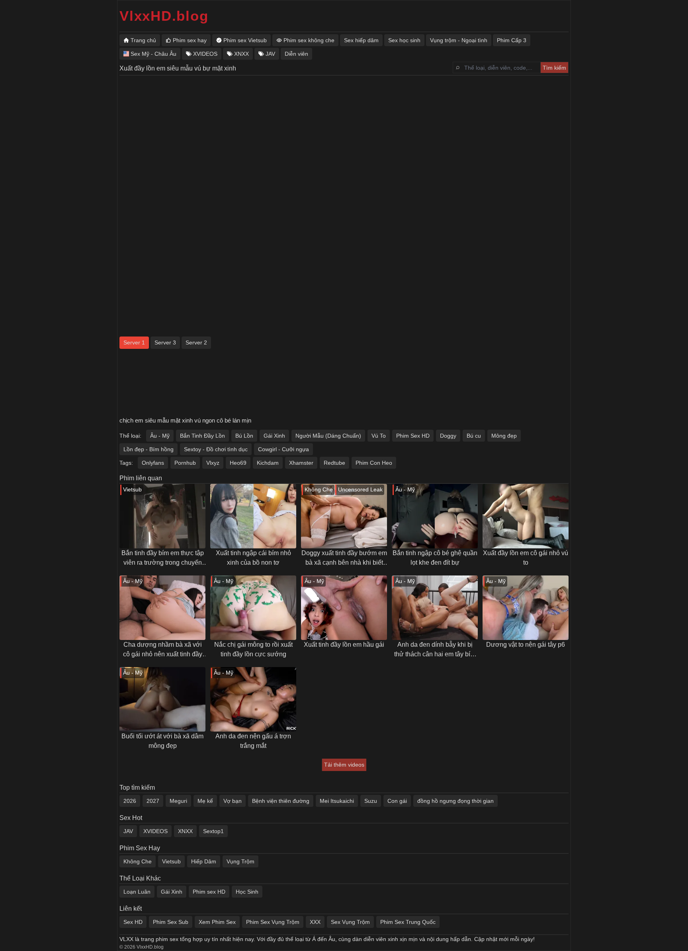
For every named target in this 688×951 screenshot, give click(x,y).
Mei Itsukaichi (337, 801)
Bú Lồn (244, 435)
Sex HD (133, 922)
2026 (129, 801)
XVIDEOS (155, 831)
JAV (128, 831)
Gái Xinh (274, 435)
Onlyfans (153, 463)
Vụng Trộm (240, 861)
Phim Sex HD (413, 435)
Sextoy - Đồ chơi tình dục (216, 449)
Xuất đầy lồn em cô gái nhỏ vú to (525, 558)
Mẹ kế (205, 801)
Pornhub (185, 463)
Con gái (397, 801)
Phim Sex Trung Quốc (408, 922)
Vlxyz (212, 463)
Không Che (137, 861)
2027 (153, 801)
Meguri (178, 801)
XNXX (185, 831)
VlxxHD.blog (163, 15)
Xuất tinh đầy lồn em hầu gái (344, 644)
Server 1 (134, 342)
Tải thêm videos (344, 764)
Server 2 (196, 342)
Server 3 (165, 342)
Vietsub (171, 861)
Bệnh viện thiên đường (280, 801)
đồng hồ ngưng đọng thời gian (455, 801)
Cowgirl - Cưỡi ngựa (283, 449)
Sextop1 (213, 831)
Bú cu (474, 435)
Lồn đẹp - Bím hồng (148, 449)
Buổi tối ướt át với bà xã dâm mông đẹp (162, 741)
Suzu (370, 801)
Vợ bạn (232, 801)
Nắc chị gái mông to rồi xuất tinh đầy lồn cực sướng (253, 649)
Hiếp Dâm (203, 861)
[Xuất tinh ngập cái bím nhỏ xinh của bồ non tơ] (253, 516)
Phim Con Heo (374, 463)
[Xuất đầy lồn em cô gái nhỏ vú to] (526, 516)
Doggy (448, 435)
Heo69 (238, 463)
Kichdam (268, 463)
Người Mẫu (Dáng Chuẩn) (328, 435)
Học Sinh (247, 891)
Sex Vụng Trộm (350, 922)
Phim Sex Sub (170, 922)
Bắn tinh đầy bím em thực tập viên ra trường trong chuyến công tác (162, 558)
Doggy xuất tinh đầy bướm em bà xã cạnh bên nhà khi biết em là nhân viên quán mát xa (344, 558)
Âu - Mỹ (160, 435)
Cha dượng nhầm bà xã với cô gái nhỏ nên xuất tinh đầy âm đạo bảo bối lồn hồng (162, 650)
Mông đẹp (504, 435)
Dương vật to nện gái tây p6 (525, 644)
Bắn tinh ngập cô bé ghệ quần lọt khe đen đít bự (435, 558)
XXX (315, 922)
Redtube (334, 463)
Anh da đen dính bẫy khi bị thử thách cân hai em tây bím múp (434, 650)
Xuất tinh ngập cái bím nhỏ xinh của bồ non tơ (253, 558)
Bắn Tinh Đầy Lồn (202, 435)
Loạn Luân (136, 891)
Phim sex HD (209, 891)
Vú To (378, 435)
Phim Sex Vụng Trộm (272, 922)
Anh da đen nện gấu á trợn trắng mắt (253, 741)
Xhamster (301, 463)
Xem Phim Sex (217, 922)
